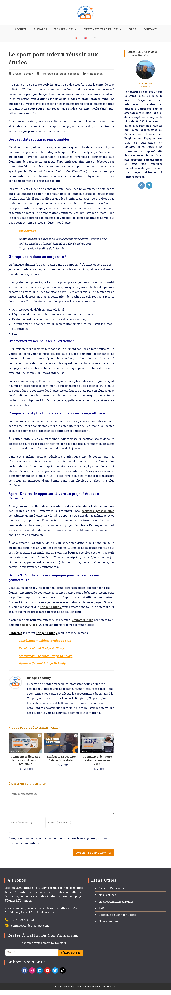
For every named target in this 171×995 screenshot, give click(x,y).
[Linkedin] (40, 970)
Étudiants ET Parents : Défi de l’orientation (61, 758)
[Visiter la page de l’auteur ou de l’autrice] (15, 682)
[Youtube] (47, 970)
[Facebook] (24, 970)
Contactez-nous (82, 620)
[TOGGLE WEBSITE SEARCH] (95, 38)
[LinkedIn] (149, 185)
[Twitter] (55, 970)
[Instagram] (141, 185)
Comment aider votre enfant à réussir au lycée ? (97, 760)
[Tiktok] (63, 970)
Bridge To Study (23, 73)
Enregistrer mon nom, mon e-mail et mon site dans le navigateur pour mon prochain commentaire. (58, 840)
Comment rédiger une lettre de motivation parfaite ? (25, 760)
